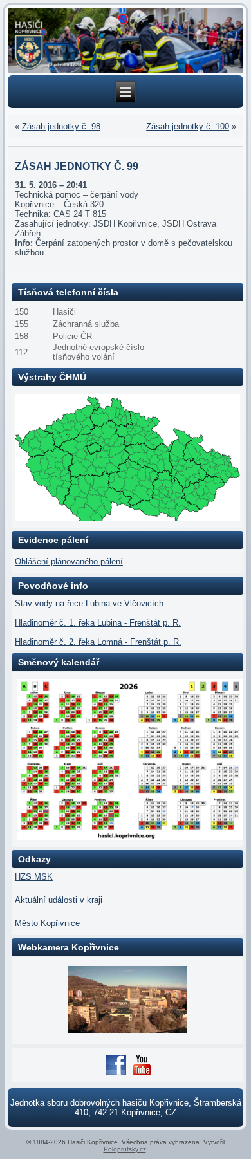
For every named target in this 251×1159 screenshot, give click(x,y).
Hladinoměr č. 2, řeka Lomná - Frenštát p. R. (98, 642)
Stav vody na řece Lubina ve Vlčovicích (89, 603)
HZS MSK (34, 877)
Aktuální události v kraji (58, 900)
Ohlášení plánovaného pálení (69, 561)
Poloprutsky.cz (125, 1149)
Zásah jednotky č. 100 (187, 126)
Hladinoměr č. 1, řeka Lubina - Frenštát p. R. (98, 622)
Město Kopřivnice (47, 923)
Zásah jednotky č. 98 (61, 126)
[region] (125, 40)
